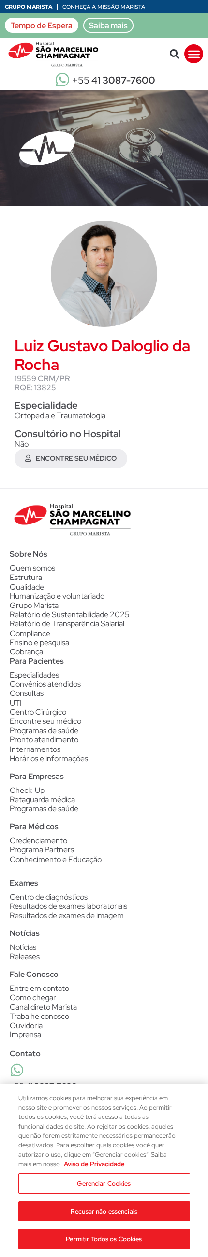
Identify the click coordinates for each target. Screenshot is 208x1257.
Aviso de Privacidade (94, 1164)
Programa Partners (42, 849)
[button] (174, 54)
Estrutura (26, 577)
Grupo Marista (28, 6)
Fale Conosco (34, 974)
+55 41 (113, 80)
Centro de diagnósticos (49, 897)
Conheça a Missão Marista (103, 6)
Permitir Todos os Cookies (104, 1239)
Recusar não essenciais (104, 1211)
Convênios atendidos (45, 684)
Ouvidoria (26, 1025)
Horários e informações (49, 758)
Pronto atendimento (44, 739)
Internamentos (35, 749)
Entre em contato (39, 988)
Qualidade (27, 587)
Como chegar (33, 997)
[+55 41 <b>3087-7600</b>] (17, 1070)
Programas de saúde (44, 730)
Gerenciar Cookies (104, 1183)
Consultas (27, 693)
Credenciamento (38, 840)
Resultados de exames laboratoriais (68, 906)
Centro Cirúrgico (38, 712)
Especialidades (34, 674)
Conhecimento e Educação (56, 859)
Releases (25, 956)
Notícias (23, 947)
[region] (104, 1170)
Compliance (30, 633)
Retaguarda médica (42, 799)
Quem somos (32, 568)
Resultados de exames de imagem (67, 915)
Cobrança (26, 652)
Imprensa (25, 1035)
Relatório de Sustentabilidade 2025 (70, 614)
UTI (16, 702)
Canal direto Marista (43, 1007)
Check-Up (27, 790)
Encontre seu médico (45, 721)
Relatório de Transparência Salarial (67, 624)
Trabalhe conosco (39, 1016)
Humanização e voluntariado (57, 596)
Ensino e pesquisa (39, 642)
